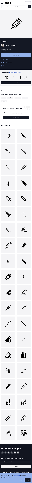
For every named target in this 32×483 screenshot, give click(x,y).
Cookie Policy (16, 475)
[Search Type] (3, 6)
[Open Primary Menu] (2, 3)
